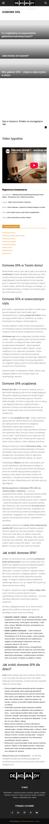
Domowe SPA (35, 17)
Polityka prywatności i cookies (30, 821)
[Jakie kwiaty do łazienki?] (24, 55)
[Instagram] (24, 812)
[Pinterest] (30, 812)
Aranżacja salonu (8, 238)
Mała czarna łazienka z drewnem (19, 202)
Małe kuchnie (7, 247)
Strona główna (6, 9)
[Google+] (18, 812)
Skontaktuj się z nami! (28, 797)
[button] (46, 3)
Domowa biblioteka (22, 17)
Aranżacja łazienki (9, 244)
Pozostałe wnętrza (19, 9)
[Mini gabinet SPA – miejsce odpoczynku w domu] (24, 74)
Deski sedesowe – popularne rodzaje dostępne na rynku (26, 207)
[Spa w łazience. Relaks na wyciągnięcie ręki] (24, 102)
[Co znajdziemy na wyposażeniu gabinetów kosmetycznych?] (24, 35)
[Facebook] (12, 812)
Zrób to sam (6, 253)
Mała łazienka (7, 250)
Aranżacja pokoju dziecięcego (13, 236)
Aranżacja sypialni (9, 241)
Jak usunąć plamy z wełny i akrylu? (19, 217)
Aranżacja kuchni (8, 233)
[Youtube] (37, 812)
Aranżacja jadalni (8, 17)
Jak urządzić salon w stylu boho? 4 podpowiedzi (23, 212)
